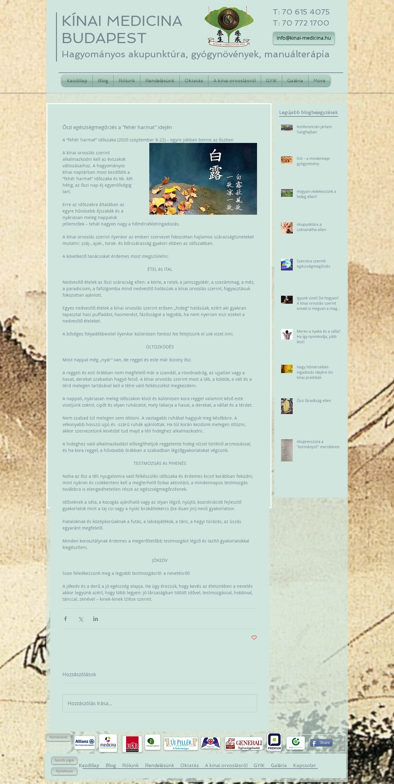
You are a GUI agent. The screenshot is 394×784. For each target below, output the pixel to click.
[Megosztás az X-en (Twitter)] (80, 619)
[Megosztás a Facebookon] (65, 619)
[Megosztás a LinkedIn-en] (95, 619)
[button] (58, 737)
